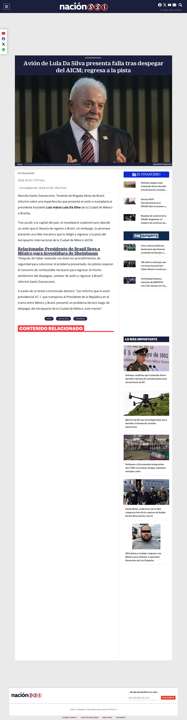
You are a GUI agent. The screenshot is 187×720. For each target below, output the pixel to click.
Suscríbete (120, 717)
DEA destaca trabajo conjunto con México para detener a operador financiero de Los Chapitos (143, 557)
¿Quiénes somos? (69, 717)
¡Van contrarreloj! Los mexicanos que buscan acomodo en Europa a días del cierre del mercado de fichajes (153, 252)
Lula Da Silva (63, 318)
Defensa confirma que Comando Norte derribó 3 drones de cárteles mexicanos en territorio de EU (146, 378)
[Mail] (174, 5)
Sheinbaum (80, 318)
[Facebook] (160, 5)
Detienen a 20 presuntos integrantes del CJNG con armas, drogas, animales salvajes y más (145, 468)
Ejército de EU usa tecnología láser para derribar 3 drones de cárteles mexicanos (146, 423)
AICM (49, 318)
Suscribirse (168, 698)
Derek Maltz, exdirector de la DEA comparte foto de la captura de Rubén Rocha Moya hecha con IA (145, 512)
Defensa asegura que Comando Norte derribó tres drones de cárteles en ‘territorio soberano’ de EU (153, 189)
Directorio (107, 717)
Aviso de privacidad (89, 717)
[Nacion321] (84, 6)
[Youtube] (170, 5)
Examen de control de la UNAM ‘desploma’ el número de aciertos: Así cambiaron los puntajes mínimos (154, 223)
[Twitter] (165, 5)
